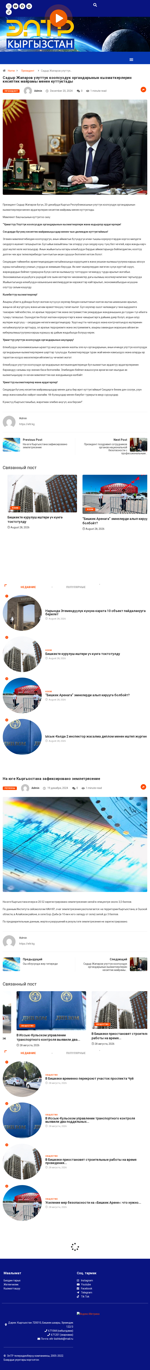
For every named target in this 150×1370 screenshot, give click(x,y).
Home (11, 70)
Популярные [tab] (76, 587)
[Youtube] (15, 6)
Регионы (10, 788)
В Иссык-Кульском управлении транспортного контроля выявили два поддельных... (90, 1119)
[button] (131, 59)
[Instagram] (9, 6)
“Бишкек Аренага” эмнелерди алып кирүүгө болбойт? (87, 695)
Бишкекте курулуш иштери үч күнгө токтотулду (82, 654)
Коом (48, 650)
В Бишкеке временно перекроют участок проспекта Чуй (89, 1078)
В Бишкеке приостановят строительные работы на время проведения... (90, 1161)
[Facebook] (22, 6)
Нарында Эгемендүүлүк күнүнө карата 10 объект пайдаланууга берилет (95, 612)
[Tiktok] (9, 12)
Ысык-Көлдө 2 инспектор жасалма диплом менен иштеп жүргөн (96, 736)
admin (38, 90)
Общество (13, 1026)
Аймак (76, 563)
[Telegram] (29, 6)
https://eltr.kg (27, 424)
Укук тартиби (53, 733)
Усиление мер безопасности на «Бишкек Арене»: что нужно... (93, 1202)
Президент (27, 70)
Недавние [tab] (28, 587)
